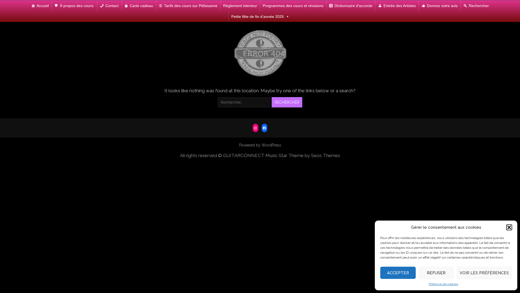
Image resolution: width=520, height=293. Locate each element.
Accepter (398, 272)
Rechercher (479, 6)
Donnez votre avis (442, 6)
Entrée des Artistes (400, 6)
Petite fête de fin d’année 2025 (257, 16)
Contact (112, 6)
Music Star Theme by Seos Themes (302, 155)
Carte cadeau (141, 6)
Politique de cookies (443, 284)
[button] (509, 227)
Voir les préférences (484, 272)
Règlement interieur (240, 6)
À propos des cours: (77, 6)
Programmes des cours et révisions (293, 6)
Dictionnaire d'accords (353, 6)
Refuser (436, 272)
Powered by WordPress (260, 145)
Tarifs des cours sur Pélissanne (190, 6)
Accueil (43, 6)
